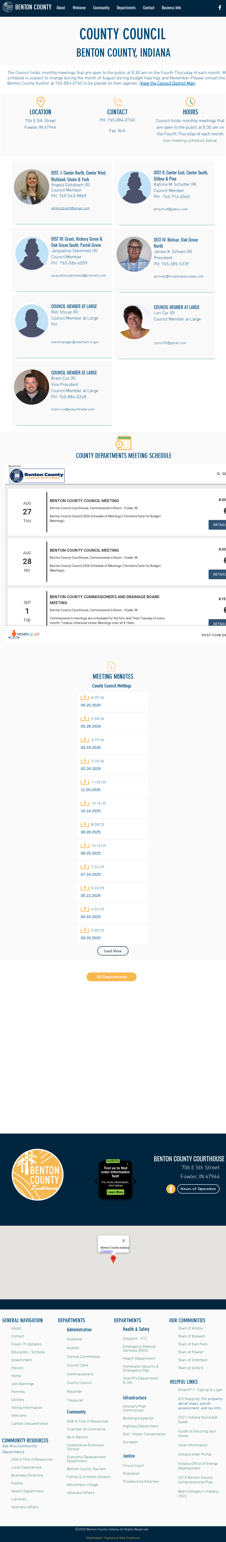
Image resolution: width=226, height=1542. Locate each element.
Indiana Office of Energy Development (198, 1466)
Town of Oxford (190, 1368)
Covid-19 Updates (26, 1344)
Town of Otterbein (193, 1360)
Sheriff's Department (140, 1378)
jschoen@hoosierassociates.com (179, 276)
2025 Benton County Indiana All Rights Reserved (113, 1529)
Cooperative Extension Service (85, 1447)
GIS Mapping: (189, 1399)
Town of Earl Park (192, 1344)
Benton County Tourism (86, 1469)
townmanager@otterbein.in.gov (75, 342)
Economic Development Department (86, 1459)
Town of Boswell (191, 1336)
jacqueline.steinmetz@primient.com (78, 276)
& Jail (127, 1382)
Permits (18, 1392)
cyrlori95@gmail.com (170, 343)
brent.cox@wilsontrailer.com (72, 409)
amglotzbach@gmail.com (70, 208)
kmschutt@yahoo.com (171, 209)
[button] (101, 7)
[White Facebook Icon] (220, 7)
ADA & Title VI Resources (32, 1459)
